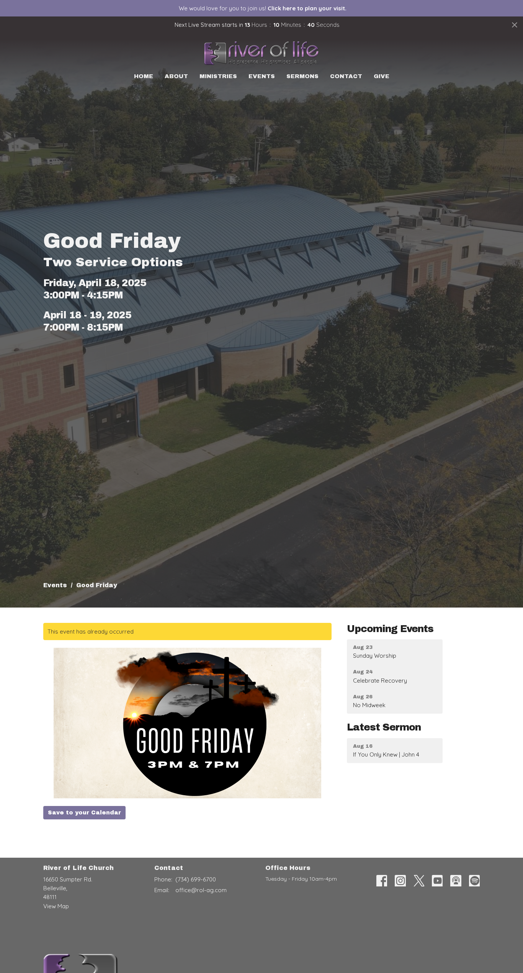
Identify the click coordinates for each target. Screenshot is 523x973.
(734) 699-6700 (195, 879)
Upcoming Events (390, 629)
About (176, 76)
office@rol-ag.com (201, 890)
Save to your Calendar (84, 812)
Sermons (302, 76)
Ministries (218, 76)
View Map (56, 906)
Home (143, 76)
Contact (346, 76)
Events (261, 76)
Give (381, 76)
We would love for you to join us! (262, 8)
